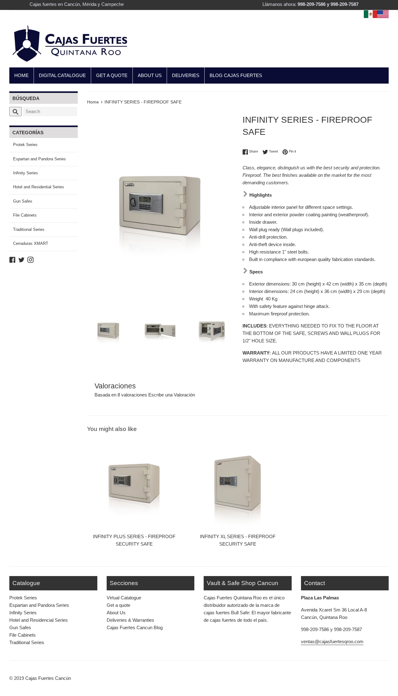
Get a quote (118, 605)
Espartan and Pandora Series (39, 159)
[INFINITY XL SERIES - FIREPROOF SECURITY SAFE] (238, 481)
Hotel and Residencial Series (38, 620)
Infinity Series (25, 173)
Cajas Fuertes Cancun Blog (135, 627)
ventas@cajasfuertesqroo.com (332, 641)
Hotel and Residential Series (38, 187)
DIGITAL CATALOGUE (62, 75)
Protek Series (25, 144)
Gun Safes (22, 201)
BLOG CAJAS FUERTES (236, 75)
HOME (21, 75)
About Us (116, 612)
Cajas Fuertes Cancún (48, 678)
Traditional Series (28, 229)
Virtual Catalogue (124, 597)
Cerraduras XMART (30, 243)
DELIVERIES (185, 75)
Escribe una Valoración (171, 394)
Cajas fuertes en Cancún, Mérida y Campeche (77, 4)
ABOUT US (150, 75)
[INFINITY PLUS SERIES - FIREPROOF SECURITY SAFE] (134, 481)
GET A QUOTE (111, 75)
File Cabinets (25, 215)
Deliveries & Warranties (130, 620)
